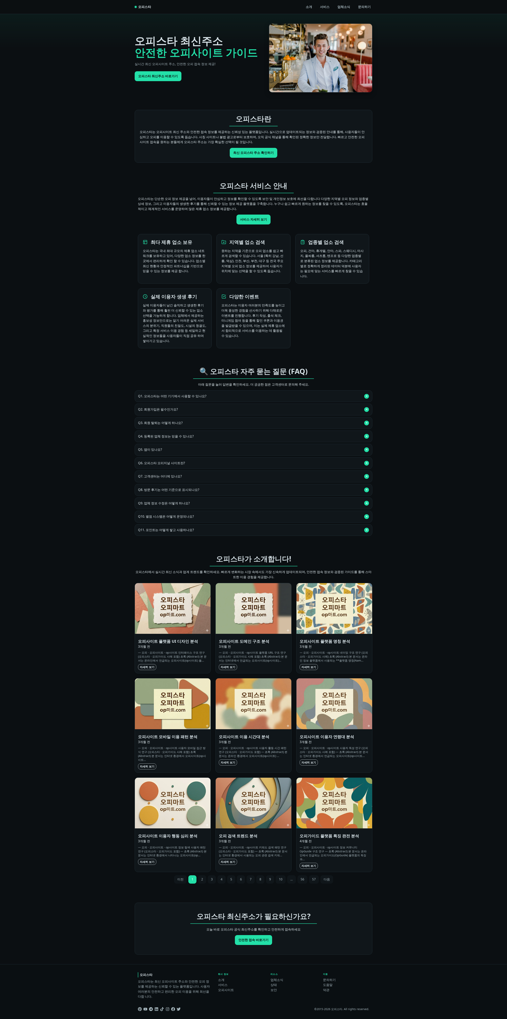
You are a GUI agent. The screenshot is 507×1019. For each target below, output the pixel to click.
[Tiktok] (162, 1009)
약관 (326, 990)
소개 (309, 7)
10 (280, 879)
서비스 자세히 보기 (253, 219)
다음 (327, 879)
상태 (274, 985)
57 (314, 879)
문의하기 (364, 7)
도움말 (328, 985)
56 (302, 879)
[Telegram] (151, 1009)
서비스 (325, 7)
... (291, 879)
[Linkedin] (156, 1009)
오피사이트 (226, 990)
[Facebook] (173, 1009)
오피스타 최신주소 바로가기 (158, 76)
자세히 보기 (147, 667)
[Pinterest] (140, 1009)
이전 (180, 879)
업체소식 (343, 7)
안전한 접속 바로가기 (253, 940)
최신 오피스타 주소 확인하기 (253, 152)
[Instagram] (168, 1009)
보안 (274, 990)
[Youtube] (145, 1009)
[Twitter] (179, 1009)
